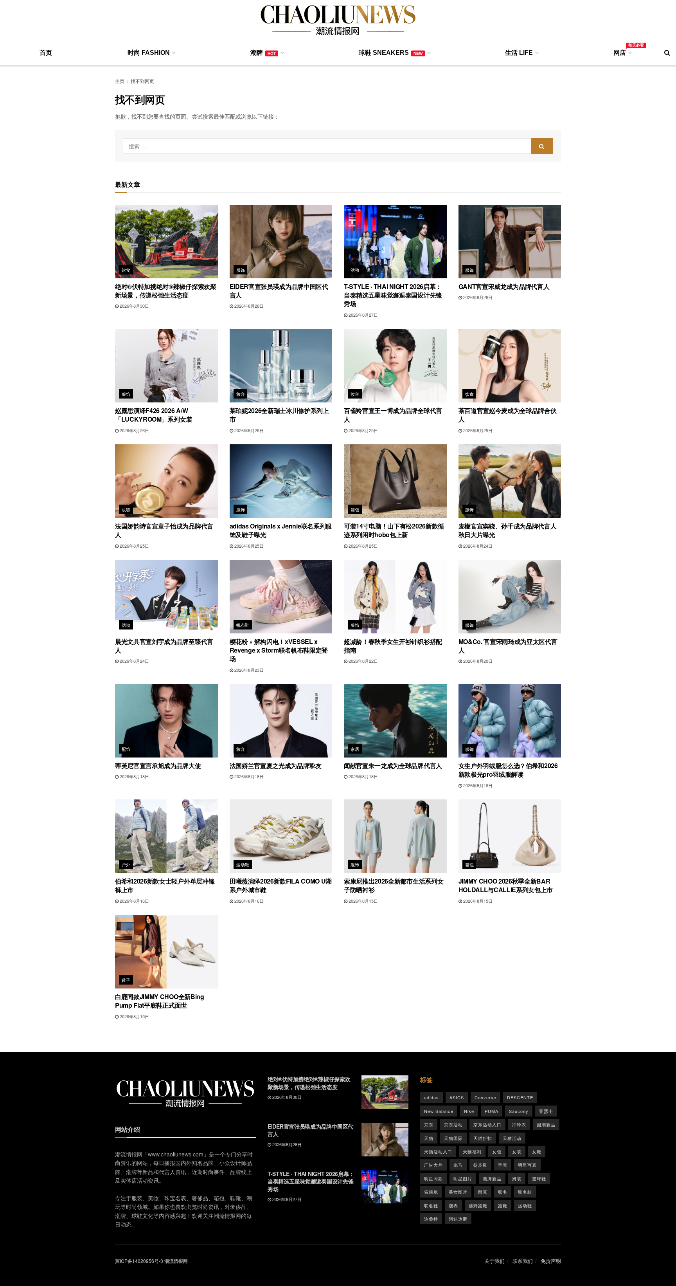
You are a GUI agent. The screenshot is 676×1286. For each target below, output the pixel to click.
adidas (431, 1097)
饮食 (126, 270)
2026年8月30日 (134, 306)
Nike (469, 1111)
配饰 (126, 749)
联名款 (525, 1192)
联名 (502, 1192)
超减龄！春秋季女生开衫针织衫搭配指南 (393, 646)
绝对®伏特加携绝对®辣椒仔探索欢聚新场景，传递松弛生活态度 (165, 290)
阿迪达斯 (458, 1219)
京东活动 (453, 1124)
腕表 (453, 1205)
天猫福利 (472, 1151)
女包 (497, 1151)
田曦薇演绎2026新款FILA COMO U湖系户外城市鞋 (281, 885)
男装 (516, 1178)
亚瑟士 (546, 1111)
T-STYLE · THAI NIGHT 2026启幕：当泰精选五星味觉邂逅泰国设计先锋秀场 (393, 295)
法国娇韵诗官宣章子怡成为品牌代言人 (164, 530)
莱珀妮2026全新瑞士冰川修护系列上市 (279, 415)
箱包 (355, 509)
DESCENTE (520, 1097)
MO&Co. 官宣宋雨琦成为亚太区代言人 (507, 646)
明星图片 (462, 1178)
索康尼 (431, 1192)
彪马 (458, 1165)
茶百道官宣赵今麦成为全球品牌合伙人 (507, 415)
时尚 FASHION (149, 52)
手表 (502, 1165)
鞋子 (126, 980)
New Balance (438, 1111)
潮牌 (263, 52)
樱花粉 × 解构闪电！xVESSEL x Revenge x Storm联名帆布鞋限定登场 (279, 650)
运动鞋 (243, 864)
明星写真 (527, 1165)
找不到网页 (142, 81)
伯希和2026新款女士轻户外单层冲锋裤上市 (164, 885)
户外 (126, 864)
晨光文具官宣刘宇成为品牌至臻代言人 (164, 646)
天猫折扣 (482, 1138)
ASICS (456, 1097)
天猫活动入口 (438, 1151)
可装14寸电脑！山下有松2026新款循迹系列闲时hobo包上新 (394, 530)
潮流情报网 (176, 1260)
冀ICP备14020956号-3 (139, 1260)
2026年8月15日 (362, 901)
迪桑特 (431, 1219)
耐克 (482, 1192)
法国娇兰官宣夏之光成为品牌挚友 (276, 765)
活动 (355, 270)
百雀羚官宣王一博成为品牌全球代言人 (393, 415)
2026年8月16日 (477, 785)
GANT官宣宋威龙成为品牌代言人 (504, 286)
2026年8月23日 (248, 670)
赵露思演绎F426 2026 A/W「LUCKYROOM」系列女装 (153, 415)
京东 (428, 1124)
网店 (622, 51)
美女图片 (458, 1192)
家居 (355, 749)
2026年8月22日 (362, 661)
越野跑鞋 (478, 1205)
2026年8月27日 (362, 315)
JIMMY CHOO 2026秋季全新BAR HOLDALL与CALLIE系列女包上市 (505, 885)
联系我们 (522, 1260)
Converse (485, 1097)
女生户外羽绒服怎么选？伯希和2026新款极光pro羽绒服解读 (508, 770)
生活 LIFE (519, 52)
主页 (119, 81)
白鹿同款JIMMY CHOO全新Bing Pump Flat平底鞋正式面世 (159, 1001)
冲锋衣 (519, 1124)
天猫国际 (453, 1138)
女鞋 (536, 1151)
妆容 (240, 394)
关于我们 (494, 1260)
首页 (46, 52)
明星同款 (433, 1178)
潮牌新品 (492, 1178)
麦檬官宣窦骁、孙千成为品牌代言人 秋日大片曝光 (507, 530)
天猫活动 (512, 1138)
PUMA (491, 1111)
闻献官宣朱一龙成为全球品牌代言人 (393, 765)
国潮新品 (546, 1124)
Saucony (519, 1111)
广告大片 (433, 1165)
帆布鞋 (243, 625)
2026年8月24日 (477, 546)
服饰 (240, 270)
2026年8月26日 (477, 297)
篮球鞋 (539, 1178)
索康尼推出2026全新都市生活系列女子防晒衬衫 (393, 885)
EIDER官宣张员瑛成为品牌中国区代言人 (279, 290)
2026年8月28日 (248, 306)
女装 (516, 1151)
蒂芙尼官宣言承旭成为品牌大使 (158, 765)
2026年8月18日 (134, 776)
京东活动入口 (487, 1124)
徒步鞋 (480, 1165)
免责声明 (551, 1260)
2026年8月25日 (362, 430)
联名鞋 (431, 1205)
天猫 (428, 1138)
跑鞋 (502, 1205)
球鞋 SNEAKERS (390, 52)
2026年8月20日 (477, 661)
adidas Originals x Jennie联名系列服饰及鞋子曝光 (281, 530)
